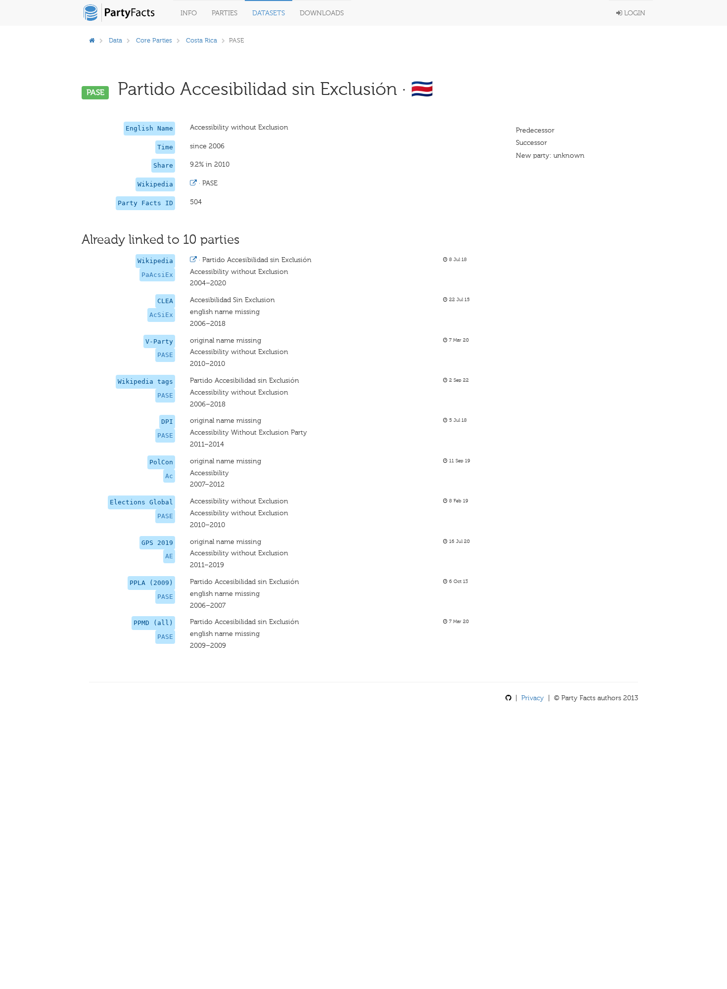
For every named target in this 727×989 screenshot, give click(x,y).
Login (633, 13)
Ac (169, 476)
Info (189, 13)
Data (115, 40)
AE (169, 556)
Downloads (322, 13)
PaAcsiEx (157, 274)
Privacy (532, 698)
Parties (224, 13)
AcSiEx (161, 314)
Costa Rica (201, 40)
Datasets (268, 13)
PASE (165, 355)
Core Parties (154, 40)
